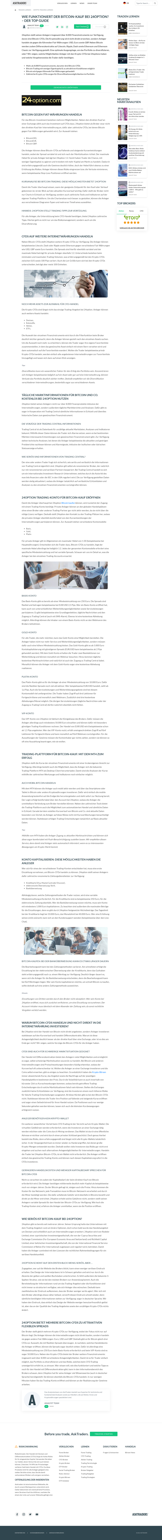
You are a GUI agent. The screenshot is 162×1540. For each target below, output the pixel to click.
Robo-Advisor (64, 1474)
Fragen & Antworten (111, 1452)
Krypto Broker (64, 1463)
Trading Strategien (88, 1477)
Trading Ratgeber (87, 1474)
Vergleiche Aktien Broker (132, 228)
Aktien (121, 211)
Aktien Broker (64, 1456)
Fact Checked (81, 26)
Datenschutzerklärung (56, 1532)
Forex (131, 211)
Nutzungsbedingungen (38, 1532)
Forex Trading (86, 1452)
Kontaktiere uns (21, 1532)
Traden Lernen (24, 10)
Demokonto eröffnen (66, 87)
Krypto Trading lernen (43, 10)
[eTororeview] (132, 222)
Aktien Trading (86, 1459)
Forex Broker (64, 1452)
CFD (141, 211)
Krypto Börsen (64, 1477)
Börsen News (130, 1452)
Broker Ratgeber (87, 1470)
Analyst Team (33, 25)
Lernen (74, 3)
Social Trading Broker (67, 1470)
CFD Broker (63, 1459)
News (82, 3)
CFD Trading (86, 1456)
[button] (126, 3)
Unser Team (92, 3)
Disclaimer (99, 27)
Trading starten (104, 1434)
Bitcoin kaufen (68, 503)
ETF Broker (63, 1467)
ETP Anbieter (64, 1481)
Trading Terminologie (89, 1463)
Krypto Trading (86, 1467)
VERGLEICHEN (62, 3)
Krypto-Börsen (99, 1072)
